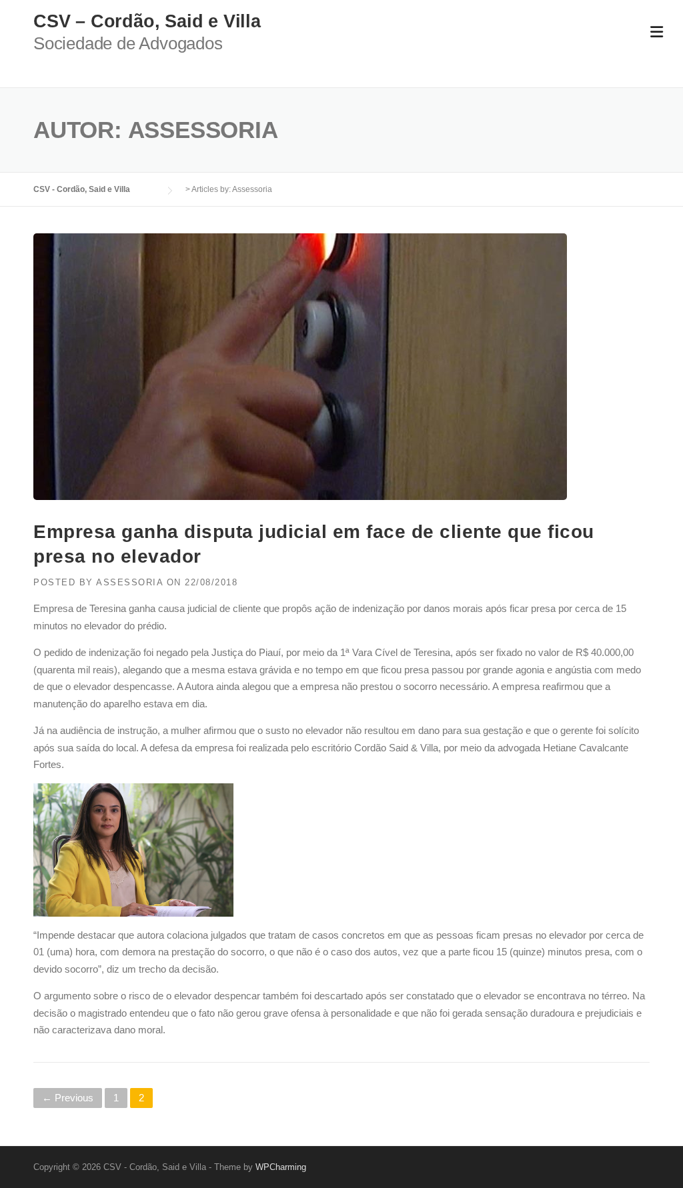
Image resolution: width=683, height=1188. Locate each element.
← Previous (67, 1097)
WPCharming (280, 1167)
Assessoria (129, 582)
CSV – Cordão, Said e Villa (147, 21)
